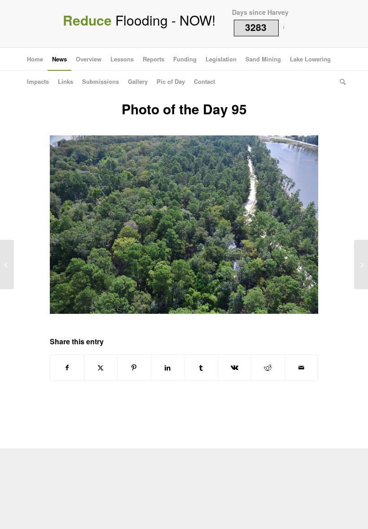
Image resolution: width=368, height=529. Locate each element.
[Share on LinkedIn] (167, 367)
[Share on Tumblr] (201, 367)
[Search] (340, 81)
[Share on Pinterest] (134, 367)
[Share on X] (101, 367)
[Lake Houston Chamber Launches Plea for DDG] (7, 264)
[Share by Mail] (301, 367)
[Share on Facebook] (67, 367)
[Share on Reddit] (268, 367)
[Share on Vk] (234, 367)
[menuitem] (35, 59)
